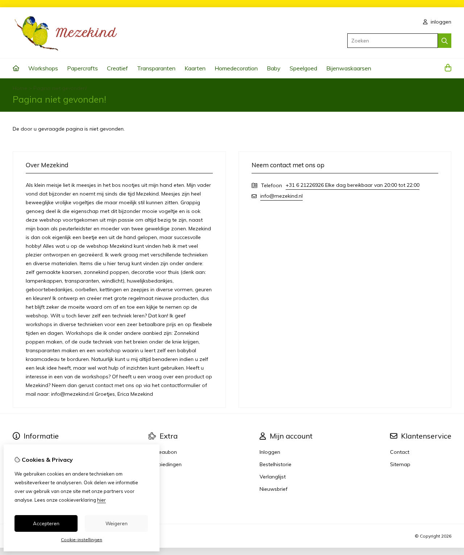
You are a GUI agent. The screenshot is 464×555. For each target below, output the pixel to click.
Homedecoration (236, 68)
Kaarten (195, 68)
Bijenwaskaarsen (348, 68)
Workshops (43, 68)
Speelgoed (303, 68)
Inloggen (270, 452)
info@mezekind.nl (281, 196)
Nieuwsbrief (273, 489)
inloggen (440, 21)
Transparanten (156, 68)
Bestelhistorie (275, 464)
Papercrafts (82, 68)
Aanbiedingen (165, 464)
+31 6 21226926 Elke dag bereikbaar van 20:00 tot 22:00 (352, 185)
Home (20, 88)
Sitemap (400, 464)
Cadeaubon (163, 452)
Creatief (117, 68)
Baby (274, 68)
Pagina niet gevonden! (60, 88)
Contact (399, 452)
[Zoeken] (444, 40)
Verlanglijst (273, 476)
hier (101, 500)
